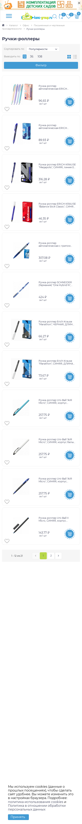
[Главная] (3, 25)
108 (40, 56)
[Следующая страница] (58, 556)
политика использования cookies (35, 802)
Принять (18, 817)
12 (24, 56)
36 (31, 56)
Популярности (38, 49)
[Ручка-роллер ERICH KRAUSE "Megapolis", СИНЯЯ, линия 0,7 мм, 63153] (22, 173)
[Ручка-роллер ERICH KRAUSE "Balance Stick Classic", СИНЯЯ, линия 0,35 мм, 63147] (22, 212)
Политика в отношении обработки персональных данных (37, 807)
